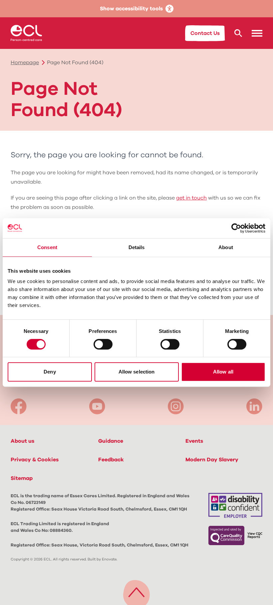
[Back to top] (136, 591)
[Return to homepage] (26, 33)
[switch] (103, 344)
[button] (257, 33)
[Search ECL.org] (238, 33)
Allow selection (137, 372)
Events (194, 441)
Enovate (109, 559)
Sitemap (22, 478)
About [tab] (225, 247)
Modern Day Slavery (211, 459)
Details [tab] (137, 247)
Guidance (110, 441)
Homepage (25, 62)
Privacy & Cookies (35, 459)
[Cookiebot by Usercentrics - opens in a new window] (236, 228)
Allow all (223, 372)
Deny (50, 372)
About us (22, 441)
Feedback (111, 459)
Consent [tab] (47, 247)
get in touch (191, 198)
